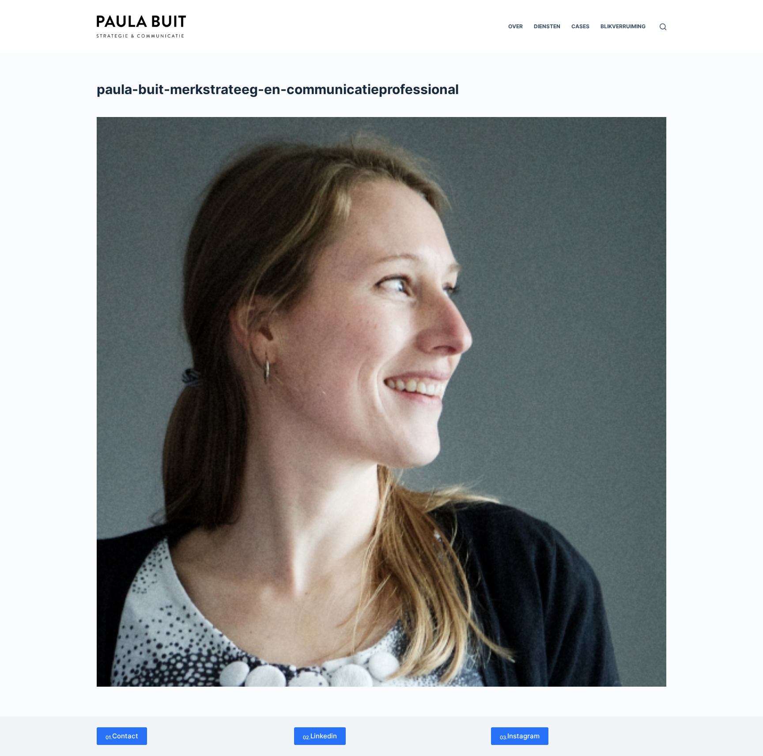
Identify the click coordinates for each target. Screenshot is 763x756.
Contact (122, 736)
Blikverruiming (623, 26)
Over (515, 26)
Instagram (520, 736)
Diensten (547, 26)
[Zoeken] (663, 26)
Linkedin (320, 736)
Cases (580, 26)
